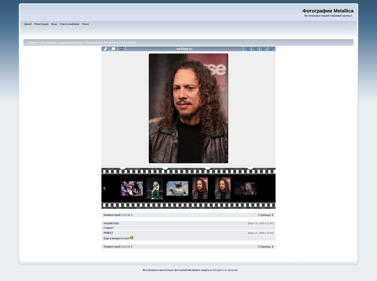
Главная (33, 42)
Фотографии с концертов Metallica (62, 42)
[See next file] (263, 49)
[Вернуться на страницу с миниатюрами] (105, 49)
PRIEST (108, 232)
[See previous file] (255, 49)
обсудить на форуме (225, 270)
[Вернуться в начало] (247, 49)
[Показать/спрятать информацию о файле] (113, 49)
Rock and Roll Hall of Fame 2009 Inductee (111, 42)
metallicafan (111, 223)
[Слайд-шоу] (121, 49)
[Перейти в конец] (272, 49)
